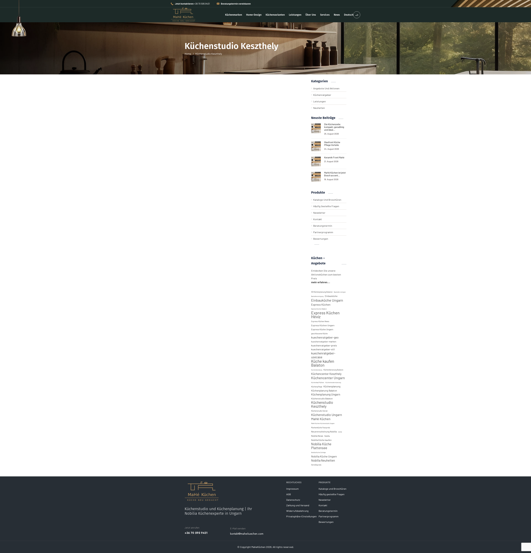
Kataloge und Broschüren (327, 199)
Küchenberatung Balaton (333, 370)
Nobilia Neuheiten (323, 460)
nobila (340, 432)
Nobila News (317, 435)
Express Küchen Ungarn (323, 325)
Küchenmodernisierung (333, 382)
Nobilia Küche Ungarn (324, 456)
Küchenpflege (316, 386)
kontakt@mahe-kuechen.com (246, 534)
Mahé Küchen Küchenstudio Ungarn (323, 423)
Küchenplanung (331, 386)
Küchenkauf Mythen (317, 382)
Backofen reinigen (340, 292)
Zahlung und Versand (297, 505)
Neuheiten (319, 107)
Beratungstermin (322, 225)
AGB (288, 494)
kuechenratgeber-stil (323, 349)
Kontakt (317, 219)
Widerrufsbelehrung (297, 510)
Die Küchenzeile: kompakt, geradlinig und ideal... (334, 127)
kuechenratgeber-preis (324, 345)
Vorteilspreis (316, 465)
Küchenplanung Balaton (324, 390)
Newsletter (319, 212)
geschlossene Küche (319, 333)
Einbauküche (331, 296)
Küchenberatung (316, 370)
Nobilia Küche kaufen (321, 440)
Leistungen (295, 14)
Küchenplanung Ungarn (325, 394)
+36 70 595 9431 (196, 533)
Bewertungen (320, 238)
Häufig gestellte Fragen (326, 206)
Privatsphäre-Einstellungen (301, 516)
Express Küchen (320, 304)
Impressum (292, 488)
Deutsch (348, 14)
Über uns (310, 14)
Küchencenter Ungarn (328, 378)
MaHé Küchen (320, 419)
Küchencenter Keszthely (326, 373)
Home (188, 53)
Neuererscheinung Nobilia (324, 431)
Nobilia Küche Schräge (318, 452)
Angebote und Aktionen (326, 88)
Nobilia (327, 436)
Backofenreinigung (317, 296)
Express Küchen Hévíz (325, 315)
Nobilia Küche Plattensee (321, 446)
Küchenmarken (233, 14)
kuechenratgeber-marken (323, 341)
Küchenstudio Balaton (322, 398)
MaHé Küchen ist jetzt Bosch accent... (335, 174)
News (337, 14)
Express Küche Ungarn (322, 329)
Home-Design (253, 14)
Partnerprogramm (323, 232)
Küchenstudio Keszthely (208, 53)
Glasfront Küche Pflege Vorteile (332, 143)
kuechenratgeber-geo (325, 337)
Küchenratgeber (322, 94)
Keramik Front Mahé (334, 157)
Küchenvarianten (275, 14)
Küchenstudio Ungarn (326, 415)
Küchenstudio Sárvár (319, 411)
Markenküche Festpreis (320, 427)
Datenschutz (293, 499)
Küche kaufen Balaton (322, 363)
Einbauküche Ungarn (327, 300)
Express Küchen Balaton (319, 309)
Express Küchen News (320, 321)
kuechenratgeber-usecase (323, 355)
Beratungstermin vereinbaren (236, 3)
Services (325, 14)
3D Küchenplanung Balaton (322, 292)
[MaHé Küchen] (183, 14)
